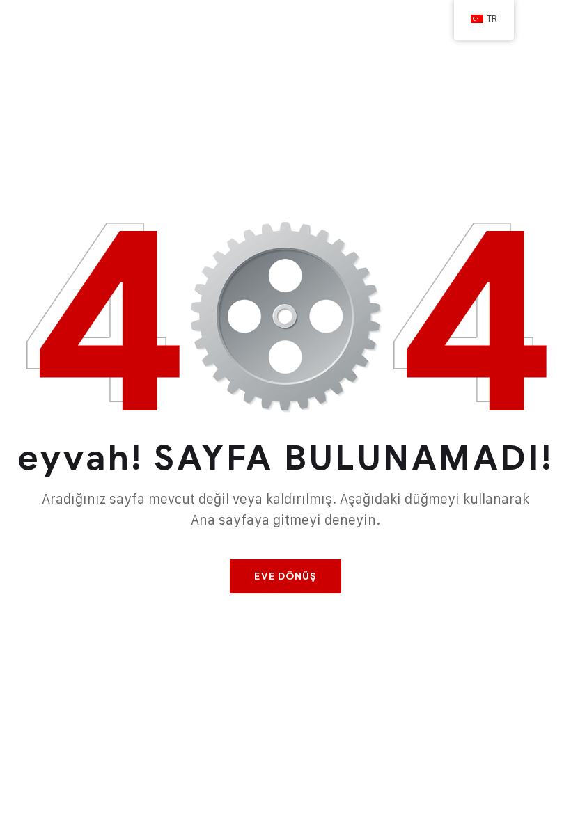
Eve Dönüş (285, 576)
